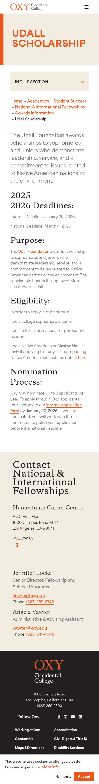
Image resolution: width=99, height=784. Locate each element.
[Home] (29, 7)
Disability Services (69, 747)
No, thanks (63, 776)
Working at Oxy (27, 729)
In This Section (31, 81)
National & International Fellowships (50, 106)
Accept (84, 776)
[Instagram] (17, 545)
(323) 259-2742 (40, 601)
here (82, 357)
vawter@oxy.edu (30, 627)
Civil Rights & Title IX (70, 738)
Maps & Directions (29, 747)
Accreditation (65, 729)
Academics (38, 100)
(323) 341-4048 (40, 634)
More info (50, 767)
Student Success (70, 100)
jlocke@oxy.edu (29, 595)
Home (16, 100)
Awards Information (34, 112)
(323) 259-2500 (49, 705)
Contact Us (24, 738)
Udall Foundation (33, 251)
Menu (85, 7)
